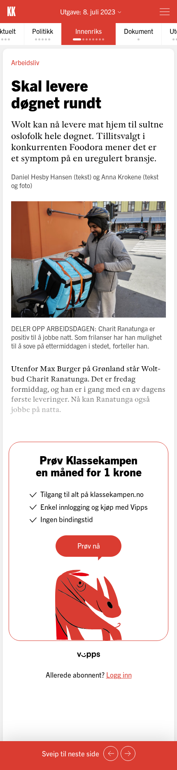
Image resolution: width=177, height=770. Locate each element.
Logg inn (119, 674)
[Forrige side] (110, 753)
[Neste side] (128, 753)
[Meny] (165, 11)
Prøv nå (88, 545)
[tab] (42, 34)
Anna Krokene (121, 176)
